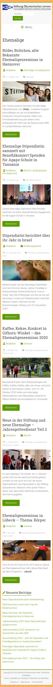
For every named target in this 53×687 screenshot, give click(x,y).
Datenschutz (25, 682)
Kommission (7, 445)
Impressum (14, 682)
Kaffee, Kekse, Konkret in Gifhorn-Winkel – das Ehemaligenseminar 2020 (25, 333)
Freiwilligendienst (42, 253)
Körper (4, 536)
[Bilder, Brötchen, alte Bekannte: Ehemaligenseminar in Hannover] (26, 82)
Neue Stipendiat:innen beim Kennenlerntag (23, 599)
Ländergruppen (39, 170)
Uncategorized (42, 70)
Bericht (27, 170)
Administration (37, 682)
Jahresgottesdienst (40, 442)
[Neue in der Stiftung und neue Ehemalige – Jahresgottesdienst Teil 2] (26, 451)
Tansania (37, 180)
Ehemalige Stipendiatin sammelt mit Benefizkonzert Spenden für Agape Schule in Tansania (23, 155)
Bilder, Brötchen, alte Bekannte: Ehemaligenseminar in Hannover (22, 57)
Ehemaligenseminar (40, 350)
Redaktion (11, 70)
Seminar (28, 343)
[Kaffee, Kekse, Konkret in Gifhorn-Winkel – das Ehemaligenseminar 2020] (26, 359)
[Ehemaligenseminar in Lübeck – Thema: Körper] (26, 541)
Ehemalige (29, 70)
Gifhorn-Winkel (7, 353)
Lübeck (10, 536)
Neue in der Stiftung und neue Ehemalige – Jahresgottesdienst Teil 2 (24, 425)
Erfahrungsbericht (32, 246)
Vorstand (16, 445)
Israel (4, 256)
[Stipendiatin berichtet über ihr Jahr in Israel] (26, 261)
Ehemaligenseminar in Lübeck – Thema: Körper (24, 517)
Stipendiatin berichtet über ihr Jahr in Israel (26, 237)
